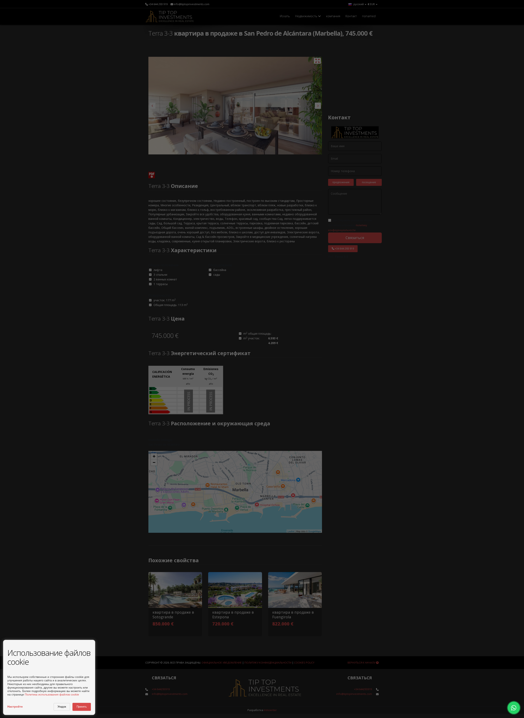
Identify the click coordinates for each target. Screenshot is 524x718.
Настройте (15, 706)
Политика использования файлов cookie (52, 694)
